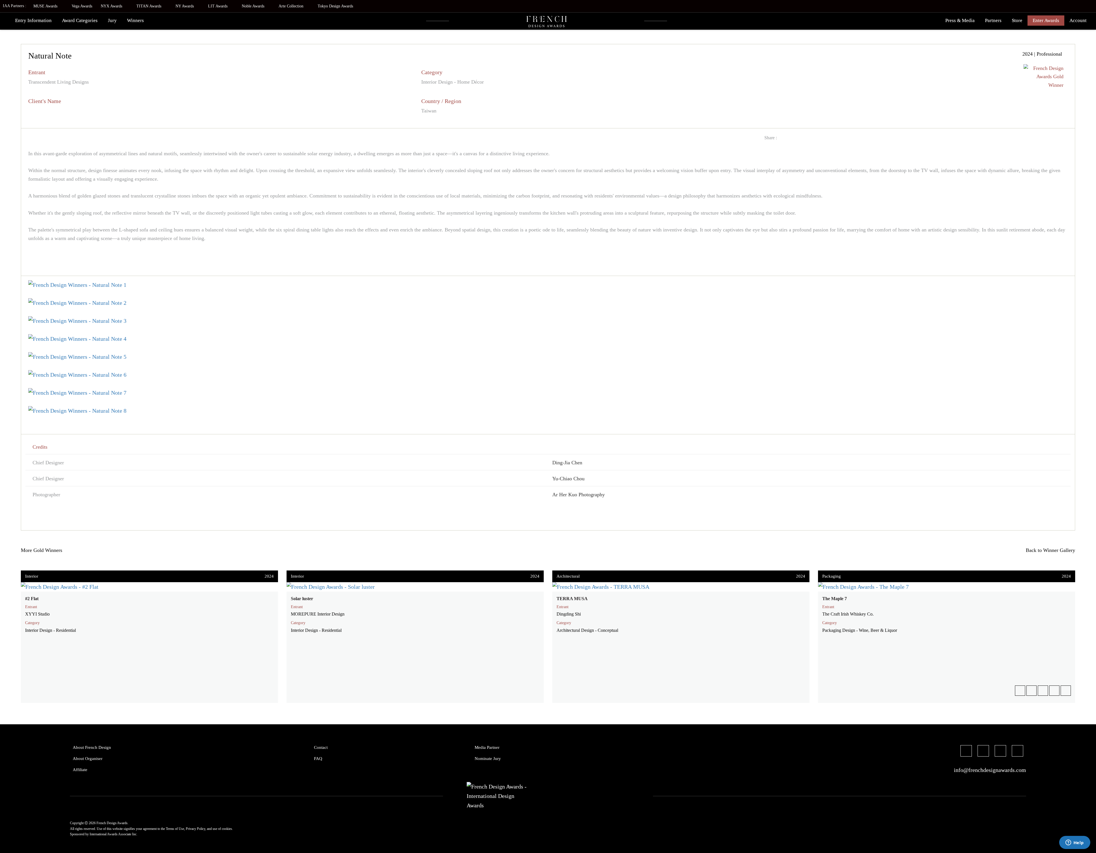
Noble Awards (253, 6)
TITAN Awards (149, 6)
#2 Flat (32, 598)
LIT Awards (218, 6)
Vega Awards (82, 6)
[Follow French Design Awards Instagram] (1000, 751)
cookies (227, 829)
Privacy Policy (195, 829)
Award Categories (80, 20)
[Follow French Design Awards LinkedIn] (1017, 751)
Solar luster (302, 598)
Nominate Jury (488, 758)
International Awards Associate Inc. (113, 834)
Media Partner (487, 747)
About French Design (92, 747)
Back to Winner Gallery (1049, 550)
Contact (321, 747)
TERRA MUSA (572, 598)
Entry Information (33, 20)
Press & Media (960, 20)
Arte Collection (292, 6)
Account (1078, 20)
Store (1017, 20)
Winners (135, 20)
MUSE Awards (46, 6)
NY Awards (185, 6)
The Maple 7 (834, 598)
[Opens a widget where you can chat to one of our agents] (1074, 843)
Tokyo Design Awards (335, 6)
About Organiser (87, 758)
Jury (112, 20)
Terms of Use (175, 829)
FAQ (318, 758)
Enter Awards (1046, 20)
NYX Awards (112, 6)
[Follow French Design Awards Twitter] (983, 751)
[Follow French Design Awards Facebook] (966, 751)
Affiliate (80, 769)
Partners (993, 20)
